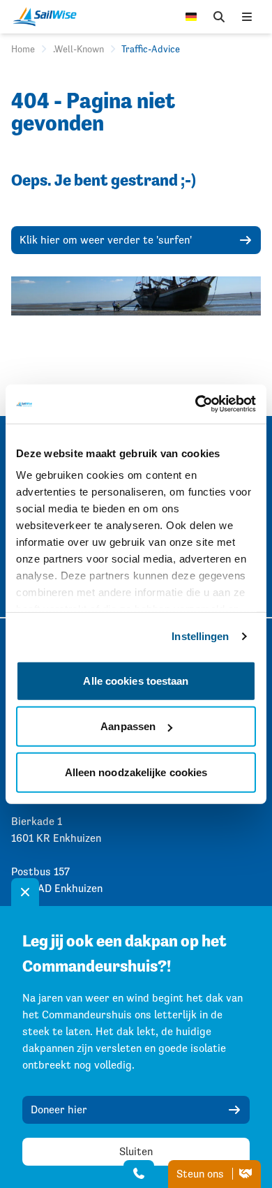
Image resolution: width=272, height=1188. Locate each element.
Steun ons (201, 1174)
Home (23, 48)
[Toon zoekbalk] (219, 17)
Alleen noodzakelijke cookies (136, 772)
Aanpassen (128, 726)
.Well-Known (78, 48)
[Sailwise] (48, 17)
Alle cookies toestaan (135, 680)
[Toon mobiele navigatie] (247, 17)
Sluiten (136, 1151)
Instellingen (200, 636)
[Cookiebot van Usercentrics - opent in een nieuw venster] (195, 404)
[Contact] (138, 1174)
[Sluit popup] (25, 892)
